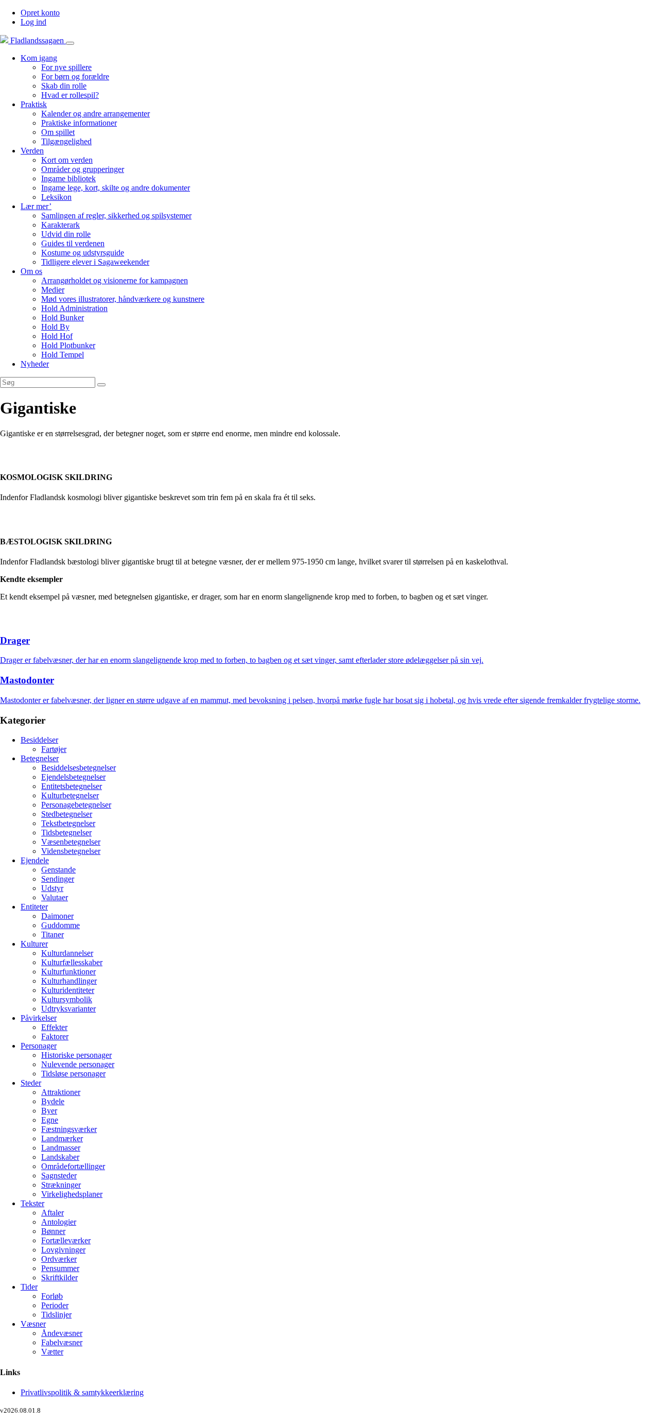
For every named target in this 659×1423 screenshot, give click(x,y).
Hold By (55, 326)
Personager (39, 1045)
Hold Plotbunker (68, 345)
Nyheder (35, 363)
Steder (31, 1082)
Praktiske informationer (79, 122)
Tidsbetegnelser (66, 832)
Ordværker (59, 1259)
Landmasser (60, 1147)
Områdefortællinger (73, 1166)
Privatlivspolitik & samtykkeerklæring (82, 1392)
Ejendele (35, 860)
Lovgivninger (63, 1249)
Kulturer (34, 943)
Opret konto (40, 12)
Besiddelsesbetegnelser (78, 767)
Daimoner (57, 916)
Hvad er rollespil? (70, 95)
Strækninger (61, 1184)
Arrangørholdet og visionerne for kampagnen (114, 280)
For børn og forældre (75, 76)
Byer (49, 1110)
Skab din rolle (63, 85)
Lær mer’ (36, 206)
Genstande (58, 869)
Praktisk (34, 104)
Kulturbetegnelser (70, 795)
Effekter (54, 1027)
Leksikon (56, 197)
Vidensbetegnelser (70, 851)
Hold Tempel (62, 354)
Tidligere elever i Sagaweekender (95, 262)
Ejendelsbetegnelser (73, 777)
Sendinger (57, 879)
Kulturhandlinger (69, 980)
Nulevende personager (77, 1064)
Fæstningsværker (69, 1129)
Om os (31, 271)
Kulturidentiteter (67, 990)
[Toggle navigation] (70, 43)
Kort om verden (67, 160)
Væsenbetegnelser (70, 841)
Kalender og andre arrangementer (95, 113)
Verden (32, 150)
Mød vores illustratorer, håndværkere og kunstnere (122, 299)
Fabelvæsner (61, 1342)
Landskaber (60, 1157)
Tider (29, 1286)
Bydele (52, 1101)
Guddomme (60, 925)
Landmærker (62, 1138)
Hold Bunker (62, 317)
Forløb (52, 1296)
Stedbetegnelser (66, 814)
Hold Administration (74, 308)
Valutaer (54, 897)
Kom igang (39, 58)
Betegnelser (40, 758)
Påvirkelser (39, 1018)
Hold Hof (57, 336)
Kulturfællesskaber (71, 962)
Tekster (32, 1203)
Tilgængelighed (66, 141)
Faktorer (54, 1036)
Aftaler (52, 1212)
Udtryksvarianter (68, 1008)
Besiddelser (39, 739)
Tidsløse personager (73, 1073)
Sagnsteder (59, 1175)
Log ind (33, 22)
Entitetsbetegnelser (71, 786)
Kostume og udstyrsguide (82, 252)
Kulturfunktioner (68, 971)
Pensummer (60, 1268)
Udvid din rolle (66, 234)
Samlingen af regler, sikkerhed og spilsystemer (116, 215)
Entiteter (34, 906)
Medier (52, 289)
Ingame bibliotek (68, 178)
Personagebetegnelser (76, 804)
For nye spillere (66, 67)
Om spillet (58, 132)
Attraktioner (60, 1092)
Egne (49, 1120)
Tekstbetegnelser (68, 823)
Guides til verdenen (73, 243)
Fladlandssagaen (37, 40)
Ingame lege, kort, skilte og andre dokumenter (115, 187)
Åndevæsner (61, 1333)
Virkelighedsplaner (71, 1194)
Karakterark (60, 224)
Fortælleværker (66, 1240)
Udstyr (52, 888)
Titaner (52, 934)
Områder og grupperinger (82, 169)
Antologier (58, 1222)
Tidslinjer (56, 1314)
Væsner (33, 1323)
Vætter (52, 1351)
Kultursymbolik (66, 999)
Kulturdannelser (67, 953)
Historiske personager (76, 1055)
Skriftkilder (59, 1277)
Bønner (53, 1231)
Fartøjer (53, 749)
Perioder (54, 1305)
